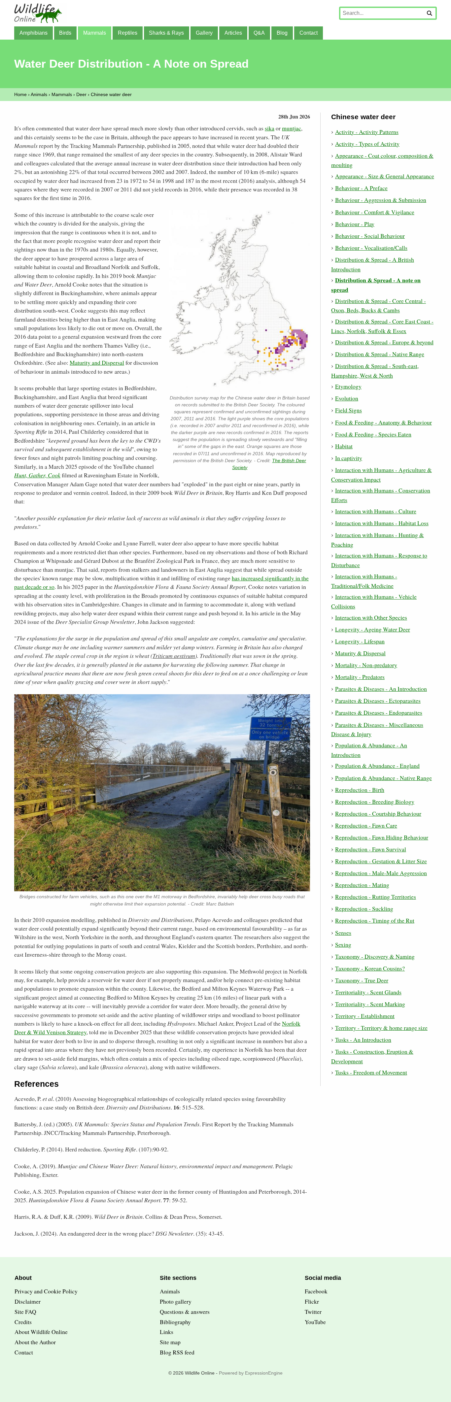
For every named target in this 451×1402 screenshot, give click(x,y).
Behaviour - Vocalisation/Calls (371, 248)
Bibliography (175, 1322)
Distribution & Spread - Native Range (379, 354)
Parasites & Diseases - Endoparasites (378, 712)
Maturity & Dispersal (360, 653)
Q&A (259, 33)
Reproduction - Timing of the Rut (374, 920)
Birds (65, 33)
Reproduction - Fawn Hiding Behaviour (381, 837)
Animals (39, 94)
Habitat (344, 446)
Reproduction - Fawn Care (366, 825)
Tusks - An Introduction (363, 1039)
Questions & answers (185, 1312)
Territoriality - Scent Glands (368, 992)
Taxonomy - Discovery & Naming (375, 956)
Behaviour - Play (354, 224)
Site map (170, 1342)
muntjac (291, 128)
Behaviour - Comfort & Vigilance (374, 212)
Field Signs (348, 410)
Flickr (312, 1301)
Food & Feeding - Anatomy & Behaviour (383, 422)
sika (269, 128)
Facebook (316, 1291)
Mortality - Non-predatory (366, 665)
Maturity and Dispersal (97, 362)
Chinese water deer (111, 94)
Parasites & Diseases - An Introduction (381, 689)
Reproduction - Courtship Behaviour (378, 813)
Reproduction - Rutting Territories (375, 897)
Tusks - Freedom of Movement (371, 1072)
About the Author (35, 1342)
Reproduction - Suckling (364, 908)
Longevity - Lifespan (360, 641)
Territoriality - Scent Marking (370, 1004)
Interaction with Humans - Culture (375, 511)
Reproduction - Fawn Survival (370, 849)
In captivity (348, 458)
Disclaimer (28, 1301)
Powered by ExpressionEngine (251, 1373)
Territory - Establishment (365, 1016)
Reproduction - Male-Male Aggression (381, 873)
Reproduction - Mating (362, 885)
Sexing (343, 944)
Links (166, 1332)
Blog (282, 33)
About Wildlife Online (41, 1332)
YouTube (315, 1322)
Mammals (94, 33)
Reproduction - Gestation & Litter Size (381, 861)
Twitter (313, 1312)
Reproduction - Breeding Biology (374, 801)
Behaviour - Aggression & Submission (380, 200)
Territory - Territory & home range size (381, 1028)
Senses (343, 933)
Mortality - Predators (360, 677)
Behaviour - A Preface (361, 188)
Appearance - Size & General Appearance (384, 176)
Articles (233, 33)
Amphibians (33, 33)
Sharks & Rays (166, 33)
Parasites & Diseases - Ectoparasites (378, 700)
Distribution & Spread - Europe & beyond (384, 342)
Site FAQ (25, 1312)
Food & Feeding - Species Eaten (373, 434)
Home (20, 94)
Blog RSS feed (177, 1352)
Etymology (348, 386)
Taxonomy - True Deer (361, 980)
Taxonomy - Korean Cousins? (370, 968)
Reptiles (127, 33)
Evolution (346, 398)
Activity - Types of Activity (367, 144)
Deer (81, 94)
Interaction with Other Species (371, 617)
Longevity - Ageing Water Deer (372, 629)
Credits (23, 1322)
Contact (308, 33)
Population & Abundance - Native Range (383, 778)
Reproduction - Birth (359, 790)
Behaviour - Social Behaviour (370, 236)
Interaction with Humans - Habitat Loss (382, 523)
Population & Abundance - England (377, 765)
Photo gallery (175, 1301)
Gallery (204, 33)
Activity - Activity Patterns (367, 132)
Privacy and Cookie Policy (46, 1291)
